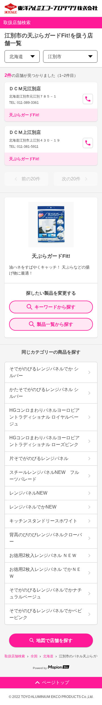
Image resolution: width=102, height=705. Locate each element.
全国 (34, 656)
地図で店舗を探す (54, 640)
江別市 (54, 56)
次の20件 (71, 178)
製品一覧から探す (55, 324)
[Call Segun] (88, 99)
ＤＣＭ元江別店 (25, 88)
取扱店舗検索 (15, 656)
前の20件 (31, 178)
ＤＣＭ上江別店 (25, 132)
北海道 (48, 656)
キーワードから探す (55, 307)
